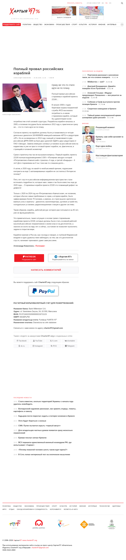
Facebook (23, 341)
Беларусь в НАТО (71, 509)
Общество (37, 24)
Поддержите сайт (29, 258)
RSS (55, 346)
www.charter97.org (29, 540)
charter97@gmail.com (40, 548)
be (103, 3)
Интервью (111, 24)
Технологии (104, 506)
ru (107, 3)
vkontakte (71, 341)
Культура (83, 24)
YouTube (38, 341)
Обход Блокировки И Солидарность (32, 509)
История (93, 24)
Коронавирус (55, 509)
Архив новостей (93, 3)
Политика (27, 24)
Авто (4, 509)
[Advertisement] (40, 47)
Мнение (101, 24)
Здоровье (116, 506)
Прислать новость (74, 3)
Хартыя (25, 11)
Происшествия (63, 24)
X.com (54, 341)
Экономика (49, 24)
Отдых (11, 509)
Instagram (39, 346)
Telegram (71, 346)
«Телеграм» (40, 246)
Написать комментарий (46, 270)
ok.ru (23, 346)
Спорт (74, 24)
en (110, 3)
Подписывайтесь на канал (63, 258)
